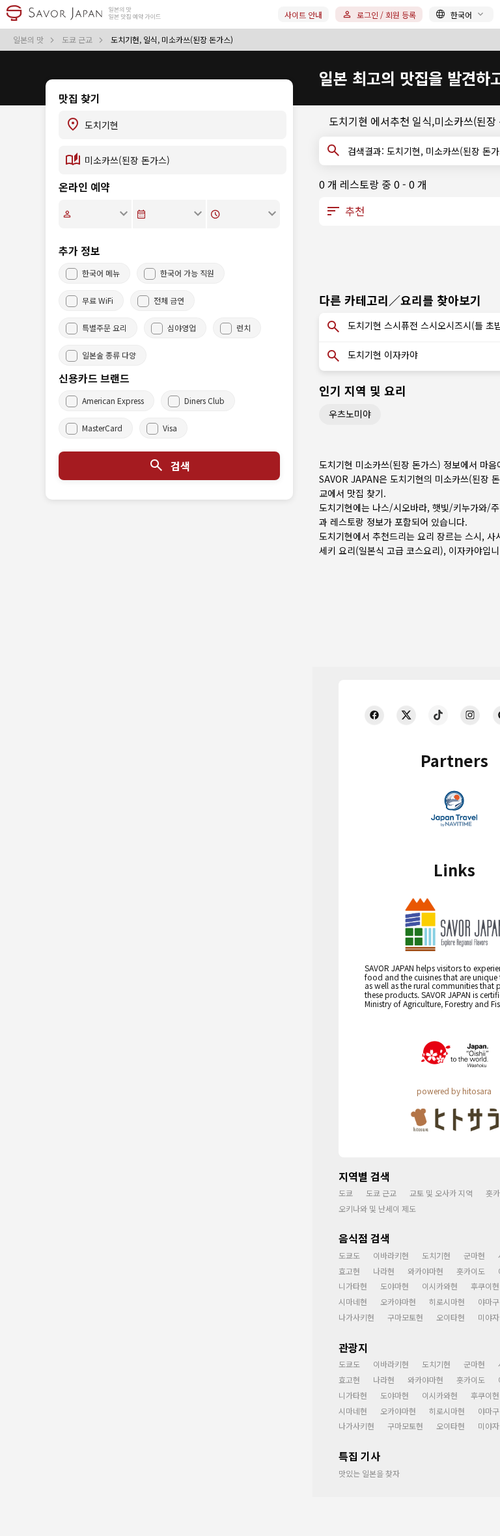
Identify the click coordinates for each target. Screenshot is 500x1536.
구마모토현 (405, 1317)
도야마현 (394, 1285)
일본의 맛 (29, 39)
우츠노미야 (350, 413)
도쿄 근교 (78, 39)
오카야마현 (398, 1301)
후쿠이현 (485, 1285)
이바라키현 (391, 1255)
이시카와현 (440, 1285)
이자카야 (465, 550)
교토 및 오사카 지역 (441, 1192)
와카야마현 (425, 1270)
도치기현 (436, 1255)
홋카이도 (470, 1270)
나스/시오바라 (399, 507)
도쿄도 (349, 1255)
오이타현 (450, 1317)
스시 (473, 536)
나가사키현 (356, 1317)
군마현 (474, 1255)
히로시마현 (447, 1301)
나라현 (384, 1270)
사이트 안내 (303, 14)
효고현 (349, 1270)
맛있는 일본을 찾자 (369, 1473)
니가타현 (353, 1285)
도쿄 (346, 1192)
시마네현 (353, 1301)
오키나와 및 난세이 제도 (377, 1208)
